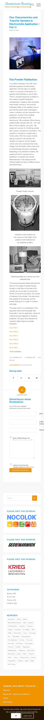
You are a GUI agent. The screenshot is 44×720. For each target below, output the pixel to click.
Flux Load (29, 640)
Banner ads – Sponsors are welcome (16, 694)
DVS (33, 629)
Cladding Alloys (12, 626)
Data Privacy (7, 702)
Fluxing (22, 640)
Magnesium (26, 647)
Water (32, 661)
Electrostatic (26, 365)
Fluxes (16, 30)
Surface (33, 657)
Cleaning (22, 626)
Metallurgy (22, 650)
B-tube (19, 619)
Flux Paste (19, 643)
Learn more (27, 716)
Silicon (10, 657)
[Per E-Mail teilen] (37, 378)
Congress (30, 626)
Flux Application (12, 640)
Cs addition (26, 629)
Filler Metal (16, 636)
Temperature (12, 661)
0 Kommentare (30, 357)
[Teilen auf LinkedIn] (29, 378)
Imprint (5, 698)
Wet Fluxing (11, 664)
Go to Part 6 (13, 343)
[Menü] (37, 5)
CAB (24, 623)
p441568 (12, 360)
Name (41, 415)
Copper (10, 629)
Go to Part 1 (13, 327)
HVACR (10, 603)
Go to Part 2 (13, 331)
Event (9, 596)
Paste (19, 654)
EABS (9, 633)
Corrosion (18, 629)
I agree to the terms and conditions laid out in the (23, 467)
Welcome (6, 690)
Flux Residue (29, 643)
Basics (11, 30)
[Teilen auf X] (21, 378)
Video (26, 661)
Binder (25, 619)
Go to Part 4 (13, 335)
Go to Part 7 (13, 347)
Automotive (11, 619)
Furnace (10, 647)
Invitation (18, 647)
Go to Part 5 (13, 339)
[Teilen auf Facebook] (13, 378)
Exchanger (32, 633)
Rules (25, 654)
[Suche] (31, 5)
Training (20, 661)
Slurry (16, 657)
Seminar (31, 654)
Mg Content (30, 650)
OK (16, 716)
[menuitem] (31, 5)
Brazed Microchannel (14, 623)
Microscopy (11, 654)
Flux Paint (11, 643)
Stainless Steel (24, 657)
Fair (9, 636)
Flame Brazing (25, 636)
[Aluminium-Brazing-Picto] (18, 5)
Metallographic (12, 650)
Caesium (30, 623)
